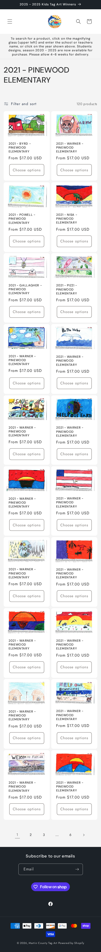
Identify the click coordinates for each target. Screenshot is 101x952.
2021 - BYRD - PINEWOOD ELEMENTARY (20, 147)
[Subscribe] (77, 869)
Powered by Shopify (71, 943)
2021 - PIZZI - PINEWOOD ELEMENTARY (66, 289)
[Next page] (83, 835)
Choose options (27, 170)
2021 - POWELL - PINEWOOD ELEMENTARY (22, 219)
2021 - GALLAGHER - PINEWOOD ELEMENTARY (25, 289)
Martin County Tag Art (43, 943)
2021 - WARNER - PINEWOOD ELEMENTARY (69, 147)
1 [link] (17, 834)
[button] (9, 21)
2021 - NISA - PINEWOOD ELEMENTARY (66, 219)
